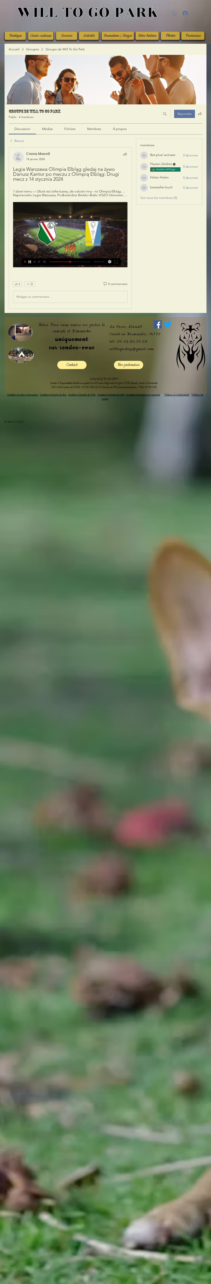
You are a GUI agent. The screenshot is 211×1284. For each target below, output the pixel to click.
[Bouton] (88, 13)
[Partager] (125, 154)
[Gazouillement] (168, 1184)
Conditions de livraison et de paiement (143, 1255)
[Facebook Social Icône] (158, 1184)
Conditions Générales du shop (53, 1255)
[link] (22, 129)
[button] (174, 13)
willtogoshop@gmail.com (132, 1209)
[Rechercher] (164, 114)
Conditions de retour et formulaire (22, 1255)
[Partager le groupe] (199, 113)
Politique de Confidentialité (176, 1255)
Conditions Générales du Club (110, 1255)
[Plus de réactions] (29, 1144)
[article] (70, 658)
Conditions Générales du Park (82, 1255)
